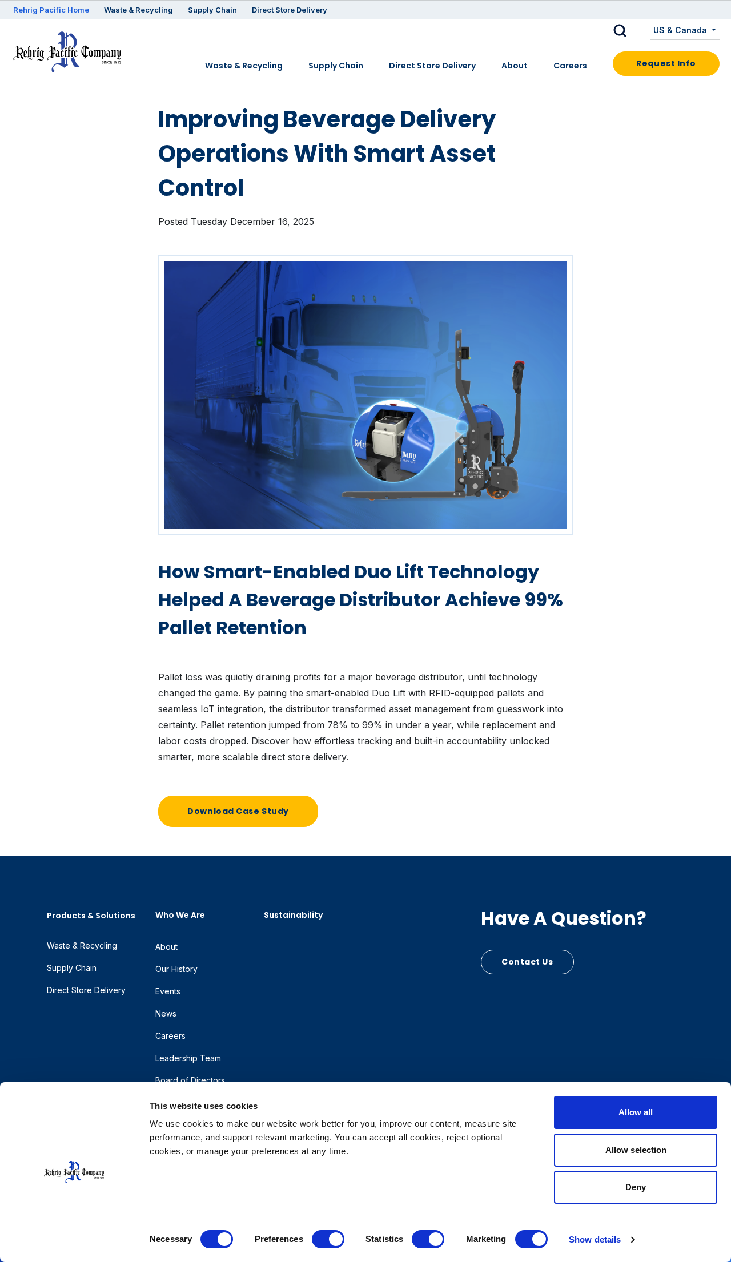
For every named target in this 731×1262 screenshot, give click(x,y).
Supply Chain (212, 9)
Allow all (635, 1112)
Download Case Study (238, 811)
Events (167, 991)
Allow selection (635, 1150)
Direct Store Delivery (289, 9)
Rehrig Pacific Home (51, 9)
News (165, 1013)
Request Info (666, 63)
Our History (176, 969)
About (514, 65)
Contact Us (527, 961)
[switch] (328, 1239)
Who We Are (180, 915)
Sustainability (293, 915)
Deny (635, 1187)
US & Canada (681, 30)
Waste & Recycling (138, 9)
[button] (628, 31)
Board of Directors (190, 1080)
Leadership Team (188, 1058)
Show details (595, 1239)
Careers (570, 65)
